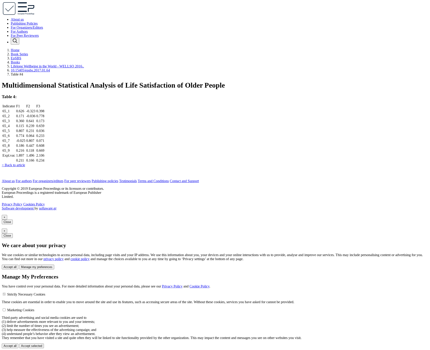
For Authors (19, 31)
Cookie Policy (199, 286)
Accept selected (31, 346)
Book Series (19, 54)
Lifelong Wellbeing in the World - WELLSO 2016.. (47, 66)
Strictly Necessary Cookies (26, 294)
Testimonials (128, 181)
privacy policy (53, 259)
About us (17, 19)
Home (15, 50)
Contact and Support (184, 181)
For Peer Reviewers (25, 35)
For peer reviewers (77, 181)
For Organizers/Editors (27, 27)
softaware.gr (47, 208)
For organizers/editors (48, 181)
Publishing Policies (24, 23)
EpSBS (16, 58)
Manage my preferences (36, 267)
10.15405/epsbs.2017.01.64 (30, 70)
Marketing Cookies (20, 310)
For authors (24, 181)
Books (15, 62)
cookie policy (80, 259)
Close (7, 222)
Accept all (10, 267)
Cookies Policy (34, 204)
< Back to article (13, 165)
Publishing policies (105, 181)
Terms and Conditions (153, 181)
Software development (18, 208)
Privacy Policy (12, 204)
